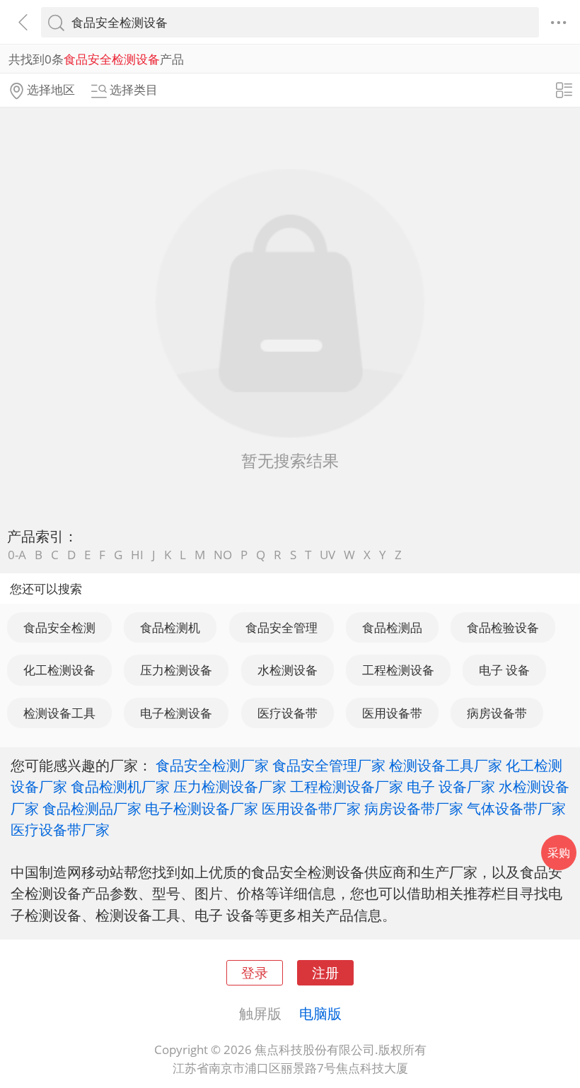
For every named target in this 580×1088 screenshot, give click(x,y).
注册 (325, 972)
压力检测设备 (176, 670)
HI (137, 555)
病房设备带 (497, 713)
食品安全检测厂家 (212, 765)
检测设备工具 (59, 713)
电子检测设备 (176, 713)
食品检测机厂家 (120, 786)
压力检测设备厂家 (229, 786)
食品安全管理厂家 (328, 765)
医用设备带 (392, 713)
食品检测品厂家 (91, 808)
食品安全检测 (59, 627)
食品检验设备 (503, 627)
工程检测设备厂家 (346, 786)
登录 (254, 972)
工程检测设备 (398, 670)
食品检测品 (392, 627)
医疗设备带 (287, 713)
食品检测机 (170, 627)
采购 (558, 852)
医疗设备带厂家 (60, 829)
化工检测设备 (59, 670)
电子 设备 (504, 670)
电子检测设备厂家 (201, 808)
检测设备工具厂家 (445, 765)
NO (223, 555)
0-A (17, 555)
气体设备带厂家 (516, 808)
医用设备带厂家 (311, 808)
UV (327, 555)
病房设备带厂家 (413, 808)
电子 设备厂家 (451, 786)
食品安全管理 (281, 627)
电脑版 (320, 1013)
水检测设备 (287, 670)
